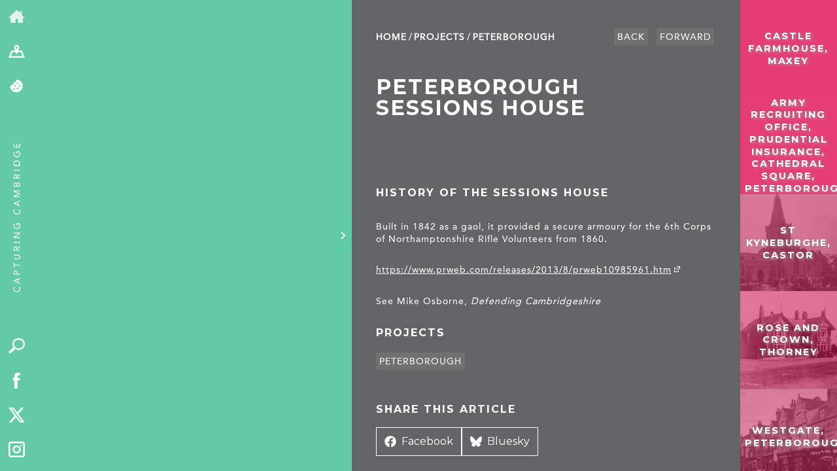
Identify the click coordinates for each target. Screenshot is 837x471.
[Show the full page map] (16, 52)
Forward (685, 37)
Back (631, 37)
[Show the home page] (16, 17)
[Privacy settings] (16, 86)
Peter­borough (514, 37)
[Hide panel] (342, 235)
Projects (439, 37)
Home (391, 37)
